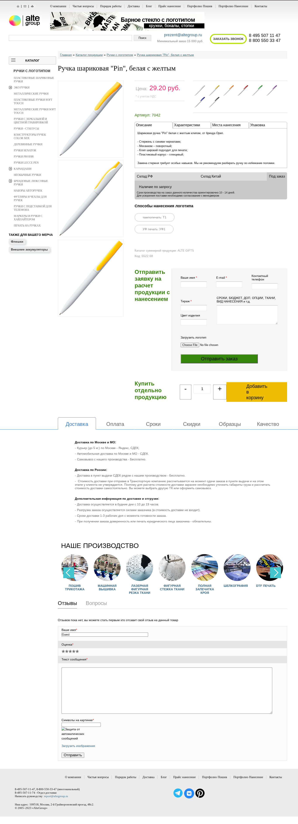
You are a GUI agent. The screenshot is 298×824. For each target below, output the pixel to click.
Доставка (134, 6)
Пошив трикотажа (68, 587)
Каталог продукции (89, 55)
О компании (58, 6)
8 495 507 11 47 (264, 35)
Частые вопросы (83, 6)
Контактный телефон (260, 277)
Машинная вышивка (101, 587)
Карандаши (22, 168)
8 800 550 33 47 (265, 40)
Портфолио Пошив (199, 6)
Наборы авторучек (28, 190)
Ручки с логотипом (32, 71)
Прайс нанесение (169, 6)
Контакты (261, 6)
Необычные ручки (27, 174)
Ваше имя (188, 277)
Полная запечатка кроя (198, 589)
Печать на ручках (27, 225)
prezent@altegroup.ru (183, 35)
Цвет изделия (190, 315)
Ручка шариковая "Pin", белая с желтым (165, 55)
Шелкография (230, 585)
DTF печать (259, 585)
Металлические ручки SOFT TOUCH (35, 111)
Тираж (185, 301)
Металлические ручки (31, 93)
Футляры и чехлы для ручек (30, 198)
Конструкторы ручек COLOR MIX (30, 136)
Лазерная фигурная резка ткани (133, 589)
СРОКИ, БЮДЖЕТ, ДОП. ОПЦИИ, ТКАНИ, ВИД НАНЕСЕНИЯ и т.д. (246, 299)
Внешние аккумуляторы (29, 249)
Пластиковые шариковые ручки (34, 79)
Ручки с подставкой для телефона (33, 208)
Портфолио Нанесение (233, 6)
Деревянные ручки (28, 144)
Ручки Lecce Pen (26, 162)
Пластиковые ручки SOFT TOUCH (33, 101)
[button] (275, 572)
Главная (66, 55)
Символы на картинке (78, 720)
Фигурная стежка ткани (166, 587)
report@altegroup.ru (56, 796)
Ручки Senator (25, 150)
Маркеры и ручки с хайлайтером (28, 217)
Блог (149, 6)
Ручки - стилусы (26, 128)
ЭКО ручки (21, 87)
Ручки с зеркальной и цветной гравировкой (31, 120)
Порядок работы (110, 6)
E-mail (220, 277)
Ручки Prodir (24, 156)
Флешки (17, 241)
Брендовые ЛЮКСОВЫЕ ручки (31, 182)
